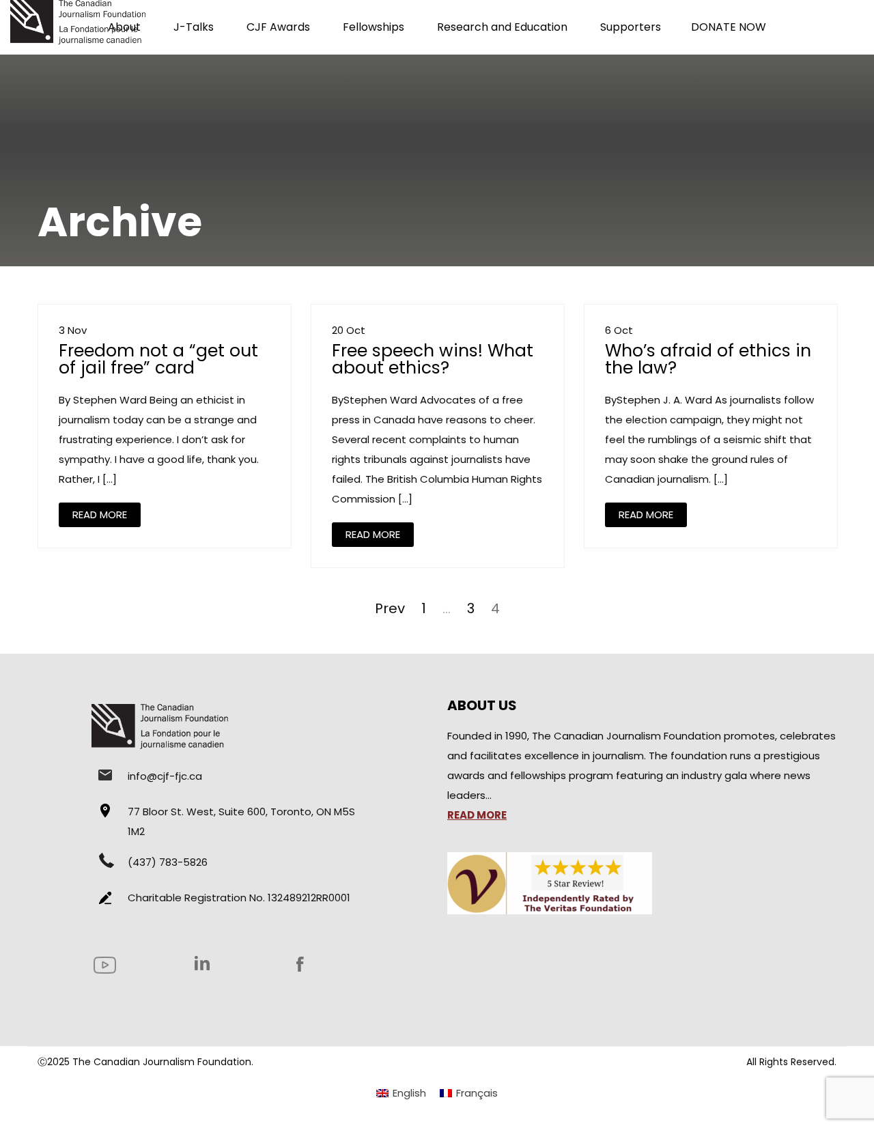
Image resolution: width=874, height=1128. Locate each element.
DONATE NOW (728, 27)
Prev (390, 608)
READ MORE (99, 514)
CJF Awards (278, 27)
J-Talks (193, 27)
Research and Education (502, 27)
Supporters (630, 27)
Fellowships (373, 27)
